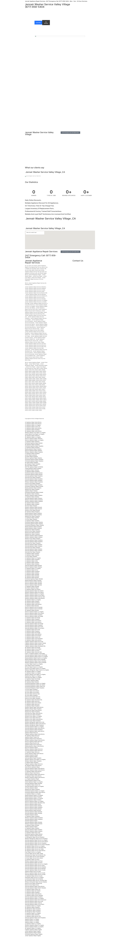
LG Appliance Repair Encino (31, 570)
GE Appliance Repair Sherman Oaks (33, 652)
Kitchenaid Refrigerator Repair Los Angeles (35, 683)
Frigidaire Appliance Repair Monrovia (33, 764)
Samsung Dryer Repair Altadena (32, 547)
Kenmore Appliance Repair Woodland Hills (35, 802)
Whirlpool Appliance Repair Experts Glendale (35, 662)
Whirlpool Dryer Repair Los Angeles (33, 716)
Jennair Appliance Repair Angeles (33, 935)
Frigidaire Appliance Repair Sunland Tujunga (35, 643)
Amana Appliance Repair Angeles (33, 931)
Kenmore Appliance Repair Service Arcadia (35, 873)
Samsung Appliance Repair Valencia (33, 902)
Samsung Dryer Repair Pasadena (32, 477)
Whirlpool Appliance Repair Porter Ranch (34, 595)
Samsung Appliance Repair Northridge (34, 623)
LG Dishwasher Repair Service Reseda (34, 879)
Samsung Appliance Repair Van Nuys (33, 862)
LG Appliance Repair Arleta (31, 561)
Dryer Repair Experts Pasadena (32, 665)
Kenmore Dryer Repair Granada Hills (33, 883)
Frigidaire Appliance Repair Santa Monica (34, 734)
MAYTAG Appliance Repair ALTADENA (34, 467)
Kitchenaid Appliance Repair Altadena (34, 522)
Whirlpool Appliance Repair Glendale (33, 823)
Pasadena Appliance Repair (31, 755)
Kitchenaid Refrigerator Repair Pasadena (34, 687)
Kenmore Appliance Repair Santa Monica (34, 731)
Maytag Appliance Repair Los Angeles (34, 795)
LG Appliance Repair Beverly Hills (33, 916)
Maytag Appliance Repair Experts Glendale (35, 659)
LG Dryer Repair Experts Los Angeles (34, 664)
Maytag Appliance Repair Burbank (33, 810)
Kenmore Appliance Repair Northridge (34, 616)
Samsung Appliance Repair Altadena (33, 498)
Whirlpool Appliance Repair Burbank (33, 507)
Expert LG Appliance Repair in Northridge (35, 653)
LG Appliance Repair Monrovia (32, 704)
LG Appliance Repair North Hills (32, 629)
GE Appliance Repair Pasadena (32, 444)
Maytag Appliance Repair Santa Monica (34, 746)
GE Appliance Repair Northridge (32, 647)
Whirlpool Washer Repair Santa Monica (34, 707)
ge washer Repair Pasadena (31, 462)
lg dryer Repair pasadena (31, 455)
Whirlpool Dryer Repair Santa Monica (33, 719)
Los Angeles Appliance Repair (32, 779)
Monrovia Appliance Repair (31, 747)
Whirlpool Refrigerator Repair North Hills (34, 722)
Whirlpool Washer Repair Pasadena (33, 708)
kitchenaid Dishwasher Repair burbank (34, 492)
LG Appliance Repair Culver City (32, 426)
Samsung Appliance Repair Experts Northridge (36, 655)
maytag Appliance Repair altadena (33, 468)
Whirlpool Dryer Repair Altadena (32, 538)
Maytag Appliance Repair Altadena (33, 449)
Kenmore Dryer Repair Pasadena (32, 531)
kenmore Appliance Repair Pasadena (33, 480)
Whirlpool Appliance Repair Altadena (33, 495)
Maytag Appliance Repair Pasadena (33, 513)
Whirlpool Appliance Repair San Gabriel (34, 592)
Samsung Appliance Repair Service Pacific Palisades (37, 844)
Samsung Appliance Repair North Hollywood (35, 899)
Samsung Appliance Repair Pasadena (33, 476)
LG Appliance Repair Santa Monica (33, 422)
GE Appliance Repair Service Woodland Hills (35, 847)
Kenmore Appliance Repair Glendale (33, 581)
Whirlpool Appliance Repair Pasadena (34, 452)
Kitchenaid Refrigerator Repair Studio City (35, 686)
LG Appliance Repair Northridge (32, 617)
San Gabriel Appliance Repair (32, 587)
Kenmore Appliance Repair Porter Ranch (34, 613)
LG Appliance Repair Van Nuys (32, 859)
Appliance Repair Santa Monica (32, 773)
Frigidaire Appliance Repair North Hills (34, 641)
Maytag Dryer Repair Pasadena (32, 516)
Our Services (46, 22)
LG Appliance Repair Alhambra (32, 441)
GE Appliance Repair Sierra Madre (33, 702)
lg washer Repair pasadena (31, 456)
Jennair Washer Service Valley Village (39, 133)
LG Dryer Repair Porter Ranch (32, 690)
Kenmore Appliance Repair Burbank (33, 808)
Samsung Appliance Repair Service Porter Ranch (36, 841)
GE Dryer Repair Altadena (31, 505)
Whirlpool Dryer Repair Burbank (32, 510)
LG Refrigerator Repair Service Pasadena (34, 837)
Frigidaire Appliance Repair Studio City (34, 644)
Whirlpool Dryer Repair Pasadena (33, 720)
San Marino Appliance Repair (32, 680)
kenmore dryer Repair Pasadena (32, 483)
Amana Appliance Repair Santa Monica (34, 753)
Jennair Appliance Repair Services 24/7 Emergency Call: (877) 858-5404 (41, 254)
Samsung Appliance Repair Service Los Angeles (36, 840)
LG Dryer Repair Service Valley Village (34, 853)
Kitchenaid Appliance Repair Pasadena (34, 446)
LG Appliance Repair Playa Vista (32, 832)
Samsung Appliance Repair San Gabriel (34, 590)
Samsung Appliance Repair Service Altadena (35, 867)
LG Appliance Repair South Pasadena (34, 638)
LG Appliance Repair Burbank (32, 605)
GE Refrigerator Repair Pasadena (33, 908)
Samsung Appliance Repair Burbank (33, 565)
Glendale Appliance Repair (31, 820)
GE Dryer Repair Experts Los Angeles (34, 667)
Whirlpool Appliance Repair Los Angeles (34, 593)
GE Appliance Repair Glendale (32, 576)
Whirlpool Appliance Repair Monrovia (34, 749)
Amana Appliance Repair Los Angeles (34, 782)
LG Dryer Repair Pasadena (31, 689)
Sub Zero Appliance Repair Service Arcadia (35, 870)
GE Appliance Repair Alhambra (32, 435)
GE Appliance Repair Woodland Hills (33, 699)
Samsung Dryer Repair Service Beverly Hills (35, 855)
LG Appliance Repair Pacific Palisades (34, 895)
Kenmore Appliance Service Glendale (33, 607)
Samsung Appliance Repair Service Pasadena (35, 843)
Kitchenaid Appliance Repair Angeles (33, 934)
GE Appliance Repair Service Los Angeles (35, 846)
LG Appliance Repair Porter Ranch (33, 620)
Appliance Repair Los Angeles (32, 919)
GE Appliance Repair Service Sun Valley (34, 849)
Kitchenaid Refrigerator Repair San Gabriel (35, 684)
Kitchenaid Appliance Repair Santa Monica (35, 792)
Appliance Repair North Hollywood (33, 738)
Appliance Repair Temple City (32, 737)
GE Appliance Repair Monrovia (32, 701)
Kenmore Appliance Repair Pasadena (33, 614)
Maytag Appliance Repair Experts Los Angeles (36, 658)
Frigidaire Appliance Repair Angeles (33, 929)
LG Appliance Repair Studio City (32, 637)
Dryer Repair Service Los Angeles (33, 852)
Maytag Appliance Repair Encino (32, 780)
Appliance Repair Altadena (31, 490)
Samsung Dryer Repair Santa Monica (33, 713)
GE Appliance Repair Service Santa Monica (35, 850)
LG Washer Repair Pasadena (31, 762)
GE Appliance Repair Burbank (32, 577)
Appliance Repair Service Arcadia (33, 871)
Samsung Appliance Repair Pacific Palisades (35, 887)
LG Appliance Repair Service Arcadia (33, 876)
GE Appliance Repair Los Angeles (33, 437)
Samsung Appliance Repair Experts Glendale (35, 661)
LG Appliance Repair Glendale (32, 574)
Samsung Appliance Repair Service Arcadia (35, 874)
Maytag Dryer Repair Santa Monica (33, 710)
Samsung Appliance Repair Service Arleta (35, 865)
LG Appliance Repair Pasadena (32, 429)
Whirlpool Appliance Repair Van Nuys (34, 861)
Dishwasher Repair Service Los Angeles (34, 877)
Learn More (38, 22)
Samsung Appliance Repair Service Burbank (35, 868)
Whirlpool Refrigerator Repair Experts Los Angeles (37, 670)
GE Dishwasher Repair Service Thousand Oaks (36, 880)
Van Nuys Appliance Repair (31, 787)
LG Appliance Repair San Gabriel (32, 589)
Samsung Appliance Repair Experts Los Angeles (36, 656)
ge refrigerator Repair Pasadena (32, 464)
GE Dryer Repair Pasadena (31, 465)
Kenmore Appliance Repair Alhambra (33, 438)
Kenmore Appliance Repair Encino (33, 804)
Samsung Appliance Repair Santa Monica (34, 728)
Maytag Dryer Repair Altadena (32, 489)
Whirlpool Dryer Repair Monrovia (32, 717)
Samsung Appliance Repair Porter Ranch (34, 628)
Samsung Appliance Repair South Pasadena (35, 917)
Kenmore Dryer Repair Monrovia (32, 696)
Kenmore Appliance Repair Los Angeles (34, 440)
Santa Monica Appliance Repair (32, 767)
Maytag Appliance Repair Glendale (33, 580)
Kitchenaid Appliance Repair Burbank (33, 443)
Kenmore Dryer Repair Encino (32, 885)
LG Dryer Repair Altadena (31, 519)
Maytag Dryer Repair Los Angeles (33, 676)
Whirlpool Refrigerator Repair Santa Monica (35, 723)
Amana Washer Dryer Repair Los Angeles (34, 434)
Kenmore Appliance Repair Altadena (33, 450)
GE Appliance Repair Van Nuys (32, 650)
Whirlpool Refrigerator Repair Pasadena (34, 725)
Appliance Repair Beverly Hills (32, 743)
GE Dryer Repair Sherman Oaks (32, 693)
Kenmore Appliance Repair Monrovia (33, 741)
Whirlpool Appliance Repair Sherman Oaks (35, 596)
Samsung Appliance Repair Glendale (33, 783)
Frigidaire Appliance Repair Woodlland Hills (35, 646)
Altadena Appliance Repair (31, 756)
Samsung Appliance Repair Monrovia (33, 750)
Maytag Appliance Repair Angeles (33, 932)
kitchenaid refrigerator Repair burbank (34, 486)
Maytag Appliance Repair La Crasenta (34, 798)
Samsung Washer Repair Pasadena (33, 758)
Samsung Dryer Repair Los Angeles (33, 677)
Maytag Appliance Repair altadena (33, 487)
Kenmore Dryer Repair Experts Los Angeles (35, 668)
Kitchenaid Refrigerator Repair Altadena (34, 525)
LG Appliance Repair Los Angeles (33, 425)
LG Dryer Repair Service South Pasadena (34, 856)
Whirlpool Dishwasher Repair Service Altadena (36, 882)
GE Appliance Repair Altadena (32, 493)
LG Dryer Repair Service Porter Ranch (34, 858)
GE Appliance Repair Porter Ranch (33, 649)
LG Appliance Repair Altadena (32, 496)
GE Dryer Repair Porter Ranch (32, 692)
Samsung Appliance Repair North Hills (34, 626)
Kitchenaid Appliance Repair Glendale (34, 579)
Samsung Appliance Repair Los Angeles (34, 726)
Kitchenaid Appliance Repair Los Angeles (34, 790)
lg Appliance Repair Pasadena (32, 470)
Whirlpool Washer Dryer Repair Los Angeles (35, 432)
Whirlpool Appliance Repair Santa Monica (35, 598)
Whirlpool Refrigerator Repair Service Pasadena (36, 838)
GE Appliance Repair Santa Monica (33, 431)
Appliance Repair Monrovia (31, 732)
